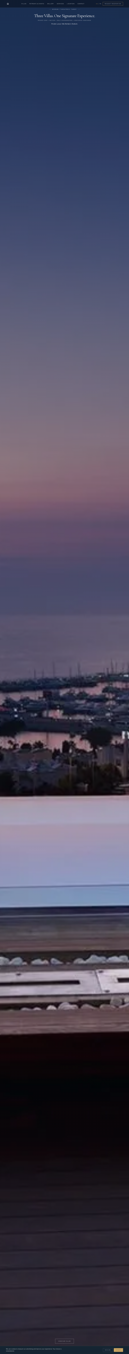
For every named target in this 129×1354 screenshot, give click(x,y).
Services (60, 3)
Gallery (50, 3)
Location (70, 3)
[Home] (8, 4)
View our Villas (64, 1341)
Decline (108, 1350)
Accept (118, 1350)
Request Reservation (113, 3)
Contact (81, 3)
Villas (23, 3)
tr (100, 3)
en (97, 3)
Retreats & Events (36, 3)
